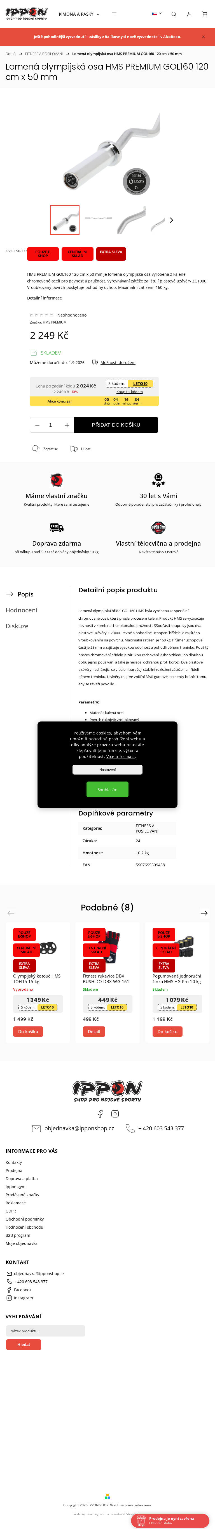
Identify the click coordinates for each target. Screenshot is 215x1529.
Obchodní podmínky (25, 1219)
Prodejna (14, 1170)
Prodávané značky (22, 1194)
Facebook (100, 1114)
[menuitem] (79, 14)
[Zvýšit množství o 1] (67, 425)
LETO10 (140, 383)
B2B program (18, 1235)
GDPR (11, 1211)
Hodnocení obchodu (24, 1227)
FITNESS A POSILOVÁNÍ (147, 828)
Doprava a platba (22, 1178)
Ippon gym (15, 1186)
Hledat (23, 1344)
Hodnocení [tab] (22, 610)
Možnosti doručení (118, 362)
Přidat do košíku (116, 425)
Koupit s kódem (129, 391)
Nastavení (107, 769)
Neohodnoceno (72, 315)
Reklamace (16, 1202)
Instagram (115, 1114)
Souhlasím (107, 789)
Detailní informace (44, 298)
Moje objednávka (22, 1243)
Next (205, 913)
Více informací (120, 756)
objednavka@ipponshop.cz (79, 1128)
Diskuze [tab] (17, 626)
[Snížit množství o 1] (37, 425)
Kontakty (14, 1162)
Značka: (48, 322)
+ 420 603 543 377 (161, 1128)
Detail (94, 1031)
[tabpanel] (38, 982)
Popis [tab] (26, 594)
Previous (12, 913)
